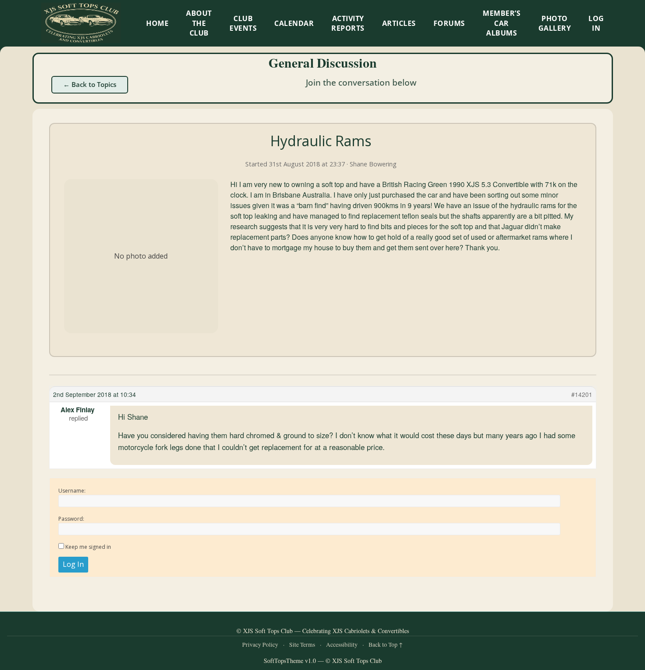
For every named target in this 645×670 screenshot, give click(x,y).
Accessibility (342, 644)
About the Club (199, 23)
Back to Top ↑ (386, 644)
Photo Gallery (554, 23)
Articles (399, 23)
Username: (72, 490)
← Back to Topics (89, 84)
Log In (596, 23)
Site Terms (302, 644)
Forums (449, 23)
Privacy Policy (260, 644)
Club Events (243, 23)
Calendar (294, 23)
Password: (71, 518)
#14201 (581, 394)
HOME (157, 23)
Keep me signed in (88, 547)
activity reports (348, 23)
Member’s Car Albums (501, 23)
